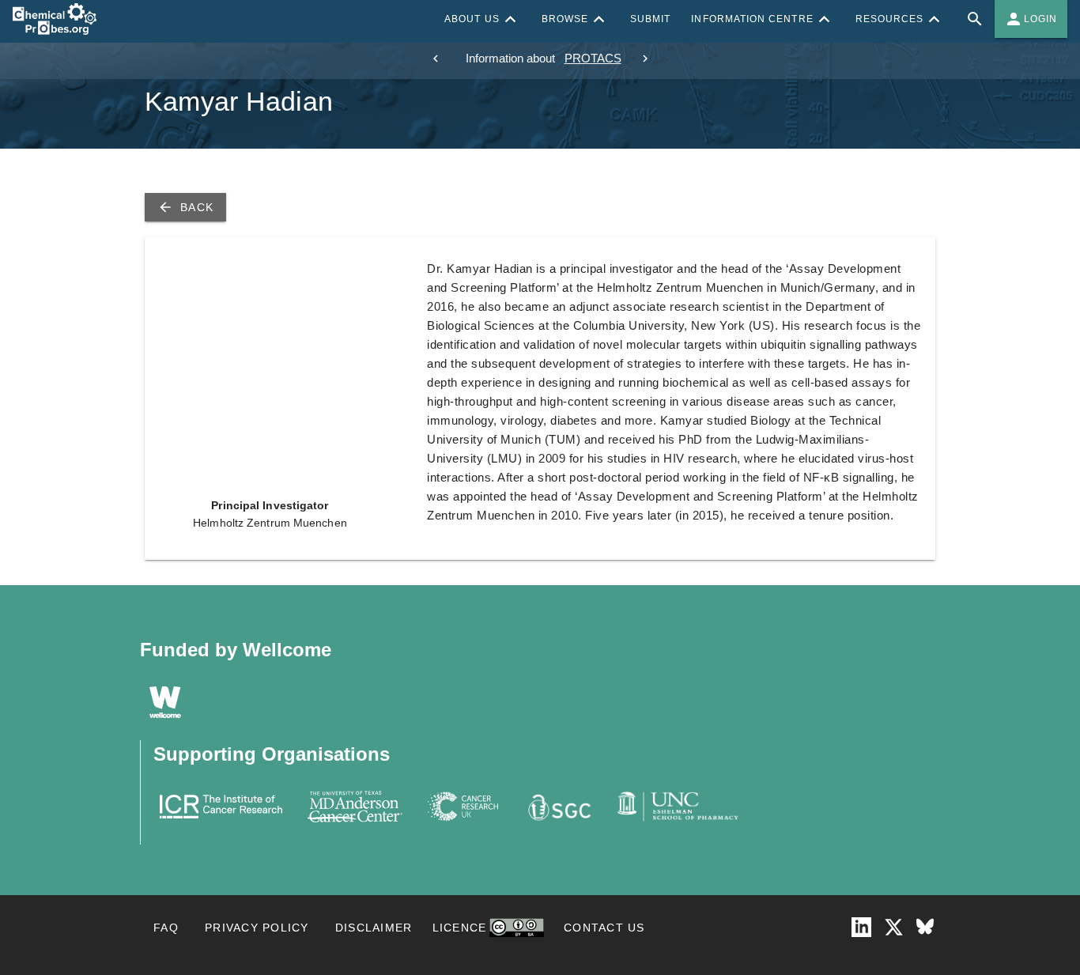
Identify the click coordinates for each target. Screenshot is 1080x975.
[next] (645, 58)
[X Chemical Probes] (894, 927)
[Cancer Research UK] (463, 806)
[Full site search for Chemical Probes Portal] (975, 19)
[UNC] (678, 806)
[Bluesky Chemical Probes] (925, 927)
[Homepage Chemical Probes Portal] (54, 19)
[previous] (436, 58)
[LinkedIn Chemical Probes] (861, 927)
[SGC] (558, 806)
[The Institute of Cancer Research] (221, 806)
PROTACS (593, 58)
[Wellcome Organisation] (165, 702)
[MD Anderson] (355, 806)
